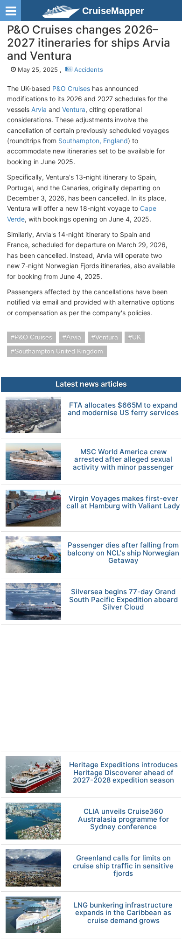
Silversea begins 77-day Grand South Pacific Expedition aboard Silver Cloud (123, 599)
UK (136, 337)
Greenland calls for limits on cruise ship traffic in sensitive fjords (123, 866)
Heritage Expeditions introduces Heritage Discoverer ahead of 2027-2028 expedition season (123, 772)
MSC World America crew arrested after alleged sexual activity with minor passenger (123, 460)
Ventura (73, 109)
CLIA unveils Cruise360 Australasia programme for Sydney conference (123, 819)
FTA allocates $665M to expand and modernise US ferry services (123, 409)
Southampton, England (93, 141)
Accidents (87, 69)
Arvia (39, 109)
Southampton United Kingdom (58, 351)
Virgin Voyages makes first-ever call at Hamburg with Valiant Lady (123, 502)
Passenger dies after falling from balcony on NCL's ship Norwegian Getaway (123, 553)
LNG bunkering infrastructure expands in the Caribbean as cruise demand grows (123, 913)
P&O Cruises (71, 88)
